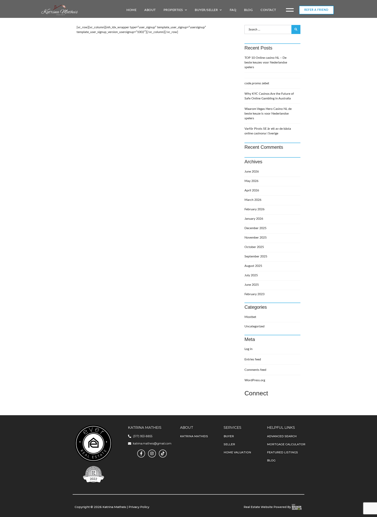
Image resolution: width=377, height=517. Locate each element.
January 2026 (253, 218)
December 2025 (255, 228)
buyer (229, 436)
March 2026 (252, 199)
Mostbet (250, 317)
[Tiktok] (163, 453)
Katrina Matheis (194, 436)
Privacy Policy (139, 507)
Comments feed (255, 369)
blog (271, 460)
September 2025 (255, 256)
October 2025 (254, 247)
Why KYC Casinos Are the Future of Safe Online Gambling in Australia (269, 96)
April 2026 (251, 190)
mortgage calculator (286, 444)
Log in (248, 349)
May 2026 (251, 181)
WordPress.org (254, 380)
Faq (233, 10)
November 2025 (255, 237)
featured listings (282, 452)
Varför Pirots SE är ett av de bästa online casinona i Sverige (267, 131)
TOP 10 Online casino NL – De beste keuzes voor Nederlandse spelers (265, 62)
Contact (268, 10)
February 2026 (254, 209)
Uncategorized (254, 326)
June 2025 (251, 284)
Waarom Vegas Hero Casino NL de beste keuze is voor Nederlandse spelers (268, 113)
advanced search (282, 436)
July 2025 (251, 275)
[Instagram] (152, 453)
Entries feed (252, 359)
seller (229, 444)
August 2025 (253, 265)
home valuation (237, 452)
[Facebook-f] (141, 453)
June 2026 (251, 171)
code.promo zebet (256, 83)
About (150, 10)
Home (131, 10)
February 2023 (254, 294)
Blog (248, 10)
